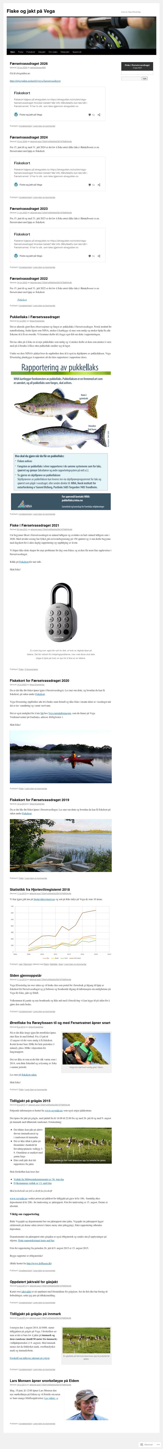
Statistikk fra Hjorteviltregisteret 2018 (40, 889)
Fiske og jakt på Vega (31, 10)
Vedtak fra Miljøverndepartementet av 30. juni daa (39, 1179)
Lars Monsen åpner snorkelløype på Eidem (44, 1380)
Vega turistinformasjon (59, 713)
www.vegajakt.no (54, 1110)
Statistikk (53, 964)
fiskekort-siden (29, 1074)
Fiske (20, 51)
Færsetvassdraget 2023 (29, 208)
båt (42, 713)
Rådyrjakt (65, 51)
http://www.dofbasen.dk (39, 1263)
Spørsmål (77, 51)
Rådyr (46, 964)
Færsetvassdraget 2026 (29, 63)
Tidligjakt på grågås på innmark (35, 1313)
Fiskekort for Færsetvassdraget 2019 (39, 799)
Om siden (53, 51)
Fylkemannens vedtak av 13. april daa (33, 1183)
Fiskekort (30, 51)
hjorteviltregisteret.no (44, 899)
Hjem (12, 51)
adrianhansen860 (38, 67)
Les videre (51, 1398)
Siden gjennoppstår (26, 975)
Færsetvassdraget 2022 (29, 278)
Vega (60, 964)
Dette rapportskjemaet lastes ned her (36, 1240)
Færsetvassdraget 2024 (29, 137)
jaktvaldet (26, 1291)
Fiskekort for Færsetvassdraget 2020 (39, 680)
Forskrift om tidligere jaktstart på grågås (30, 1358)
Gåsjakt (41, 51)
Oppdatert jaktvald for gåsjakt (34, 1281)
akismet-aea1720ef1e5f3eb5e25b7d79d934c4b (51, 141)
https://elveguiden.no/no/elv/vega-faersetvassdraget (35, 80)
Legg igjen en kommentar (44, 126)
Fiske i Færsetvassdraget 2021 (34, 525)
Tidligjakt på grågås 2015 (30, 1100)
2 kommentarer (31, 669)
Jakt (20, 964)
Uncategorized (25, 126)
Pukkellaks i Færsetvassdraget (35, 316)
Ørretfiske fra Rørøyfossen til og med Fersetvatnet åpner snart (60, 1022)
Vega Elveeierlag (37, 320)
